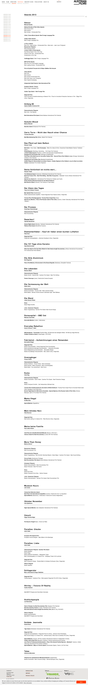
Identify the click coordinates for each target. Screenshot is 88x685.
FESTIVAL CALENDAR (23, 3)
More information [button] (28, 682)
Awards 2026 (7, 14)
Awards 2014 (7, 34)
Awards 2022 (7, 21)
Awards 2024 (7, 17)
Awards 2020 (7, 24)
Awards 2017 (7, 29)
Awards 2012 (7, 37)
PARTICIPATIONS (6, 3)
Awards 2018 (7, 27)
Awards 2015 (7, 32)
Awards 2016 (7, 31)
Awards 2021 (7, 22)
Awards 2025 (7, 16)
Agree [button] (81, 682)
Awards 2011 (7, 39)
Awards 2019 (7, 26)
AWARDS (14, 3)
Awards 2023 (7, 19)
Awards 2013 (7, 36)
